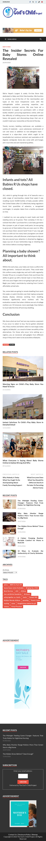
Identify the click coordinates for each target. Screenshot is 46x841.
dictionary (27, 594)
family (25, 597)
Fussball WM (33, 597)
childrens (23, 591)
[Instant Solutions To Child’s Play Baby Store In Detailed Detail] (23, 407)
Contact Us (12, 834)
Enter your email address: (23, 778)
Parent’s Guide (35, 600)
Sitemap (35, 834)
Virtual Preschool (16, 606)
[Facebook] (30, 2)
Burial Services (8, 591)
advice (6, 585)
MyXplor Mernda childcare (12, 600)
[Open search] (40, 39)
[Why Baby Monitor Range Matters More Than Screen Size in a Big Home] (9, 513)
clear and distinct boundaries (13, 594)
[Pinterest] (42, 2)
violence (6, 606)
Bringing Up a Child (32, 588)
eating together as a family (12, 597)
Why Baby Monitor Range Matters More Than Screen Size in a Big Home (30, 515)
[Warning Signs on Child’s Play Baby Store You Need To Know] (23, 369)
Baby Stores (7, 47)
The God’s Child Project (27, 785)
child (16, 591)
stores (12, 344)
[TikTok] (39, 2)
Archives (6, 570)
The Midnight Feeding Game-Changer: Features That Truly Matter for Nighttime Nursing (30, 503)
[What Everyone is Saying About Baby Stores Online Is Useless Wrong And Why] (23, 446)
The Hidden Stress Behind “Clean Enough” (18, 754)
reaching (6, 603)
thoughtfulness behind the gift (26, 603)
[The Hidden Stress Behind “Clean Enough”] (9, 526)
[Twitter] (33, 2)
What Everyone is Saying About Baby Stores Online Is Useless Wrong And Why (23, 461)
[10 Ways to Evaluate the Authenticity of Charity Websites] (9, 551)
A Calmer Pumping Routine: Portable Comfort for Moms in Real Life (30, 540)
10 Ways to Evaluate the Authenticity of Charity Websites (30, 552)
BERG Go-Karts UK (16, 585)
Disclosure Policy (24, 834)
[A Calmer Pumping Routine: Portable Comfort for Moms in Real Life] (9, 538)
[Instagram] (36, 2)
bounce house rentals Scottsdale (14, 588)
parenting (26, 600)
